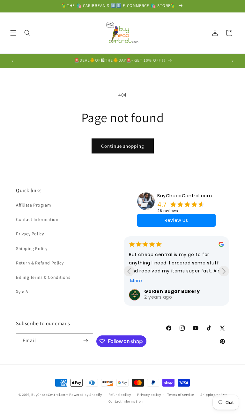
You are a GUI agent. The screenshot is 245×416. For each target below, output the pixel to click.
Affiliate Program (33, 205)
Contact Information (37, 219)
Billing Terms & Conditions (43, 277)
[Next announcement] (233, 61)
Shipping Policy (32, 248)
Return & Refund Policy (39, 263)
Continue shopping (122, 146)
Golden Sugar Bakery (172, 291)
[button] (13, 33)
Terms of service (180, 394)
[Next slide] (224, 271)
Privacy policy (149, 394)
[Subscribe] (86, 340)
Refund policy (119, 394)
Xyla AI (23, 291)
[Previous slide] (129, 271)
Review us (176, 220)
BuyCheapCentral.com (184, 195)
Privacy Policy (30, 234)
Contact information (125, 401)
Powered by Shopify (85, 394)
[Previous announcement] (12, 61)
